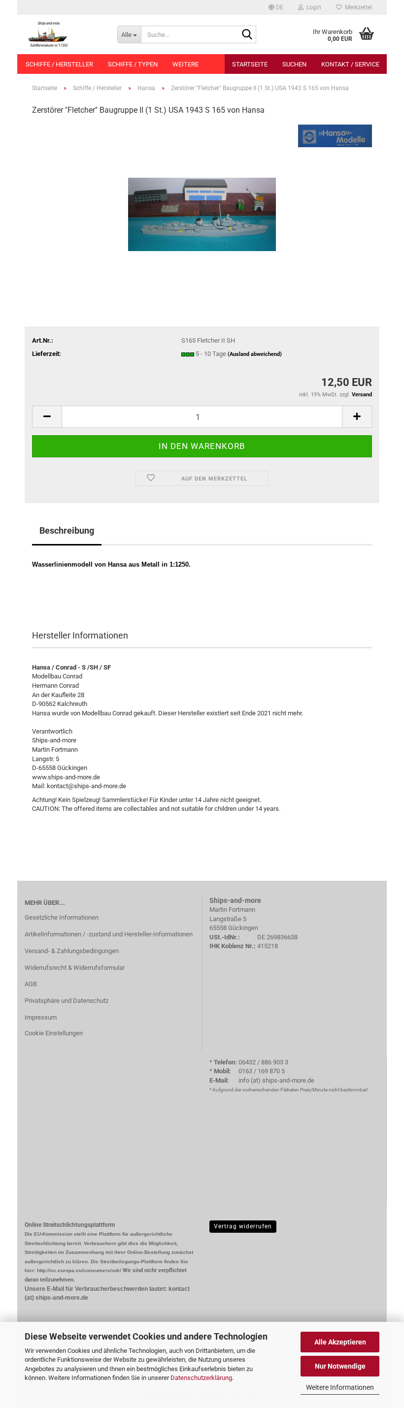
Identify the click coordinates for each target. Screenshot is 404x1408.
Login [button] (312, 7)
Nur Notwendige (340, 1366)
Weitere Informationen (340, 1387)
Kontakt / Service (350, 64)
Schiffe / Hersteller (59, 64)
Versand (362, 394)
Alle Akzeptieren (340, 1342)
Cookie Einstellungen (54, 1033)
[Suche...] (246, 35)
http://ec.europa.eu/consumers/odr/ (79, 1270)
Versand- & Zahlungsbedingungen (72, 951)
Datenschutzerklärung (201, 1377)
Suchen (294, 64)
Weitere (185, 64)
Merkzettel (357, 7)
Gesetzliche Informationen (62, 917)
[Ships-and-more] (63, 34)
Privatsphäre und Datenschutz (66, 1000)
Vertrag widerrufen (243, 1226)
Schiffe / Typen (133, 64)
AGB (31, 984)
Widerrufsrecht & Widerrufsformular (75, 967)
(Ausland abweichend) (255, 354)
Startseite (250, 64)
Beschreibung (66, 530)
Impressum (41, 1017)
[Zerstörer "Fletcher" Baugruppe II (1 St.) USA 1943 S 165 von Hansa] (202, 198)
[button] (276, 7)
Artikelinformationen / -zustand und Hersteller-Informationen (109, 934)
